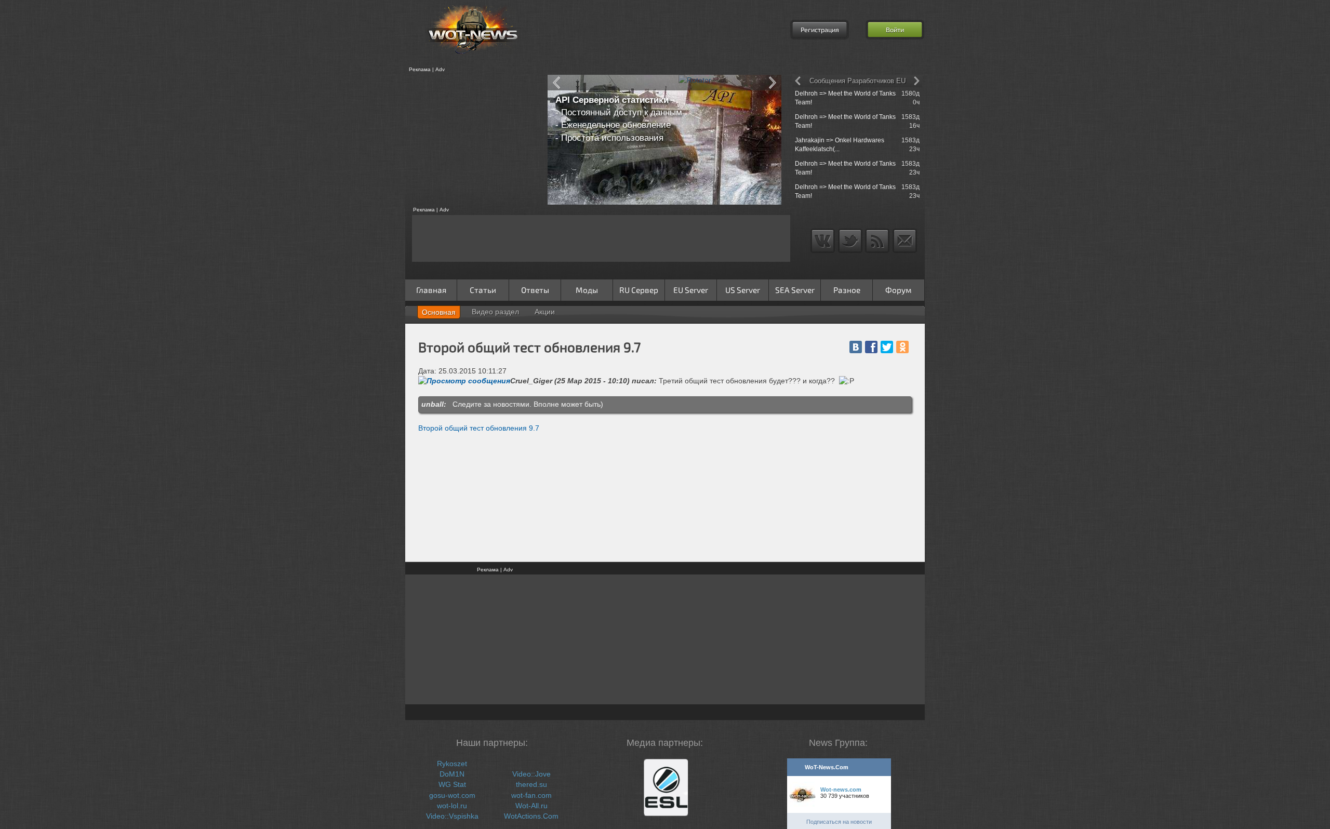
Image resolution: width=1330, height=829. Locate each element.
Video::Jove (531, 774)
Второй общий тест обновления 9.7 (478, 428)
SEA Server (795, 290)
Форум (898, 290)
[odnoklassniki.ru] (902, 347)
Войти (895, 29)
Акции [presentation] (545, 311)
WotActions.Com (531, 816)
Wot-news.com (840, 789)
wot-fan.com (531, 795)
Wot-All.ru (531, 805)
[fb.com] (871, 347)
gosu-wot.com (452, 795)
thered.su (531, 784)
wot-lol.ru (452, 805)
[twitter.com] (887, 347)
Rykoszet (452, 763)
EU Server (690, 290)
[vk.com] (855, 347)
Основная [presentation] (439, 312)
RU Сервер (638, 290)
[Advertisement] (473, 140)
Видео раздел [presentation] (495, 311)
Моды (587, 290)
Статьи (483, 290)
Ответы (535, 290)
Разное (846, 290)
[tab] (438, 312)
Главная (431, 290)
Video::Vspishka (452, 816)
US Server (742, 290)
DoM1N (452, 774)
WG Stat (452, 784)
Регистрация (820, 29)
